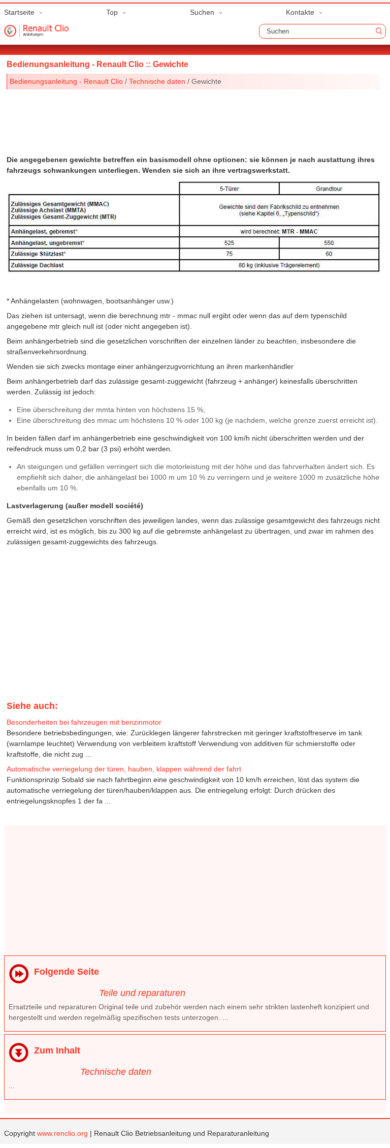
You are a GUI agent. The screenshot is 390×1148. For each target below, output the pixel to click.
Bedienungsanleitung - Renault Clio (66, 81)
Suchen (202, 12)
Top (112, 12)
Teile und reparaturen (142, 993)
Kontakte (300, 12)
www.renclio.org (62, 1133)
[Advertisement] (194, 119)
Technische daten (157, 81)
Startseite (19, 12)
